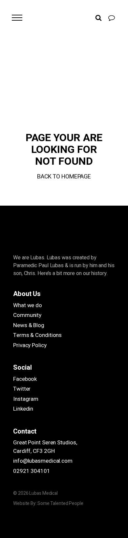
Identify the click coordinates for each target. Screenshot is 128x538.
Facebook (25, 379)
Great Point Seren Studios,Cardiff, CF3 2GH (45, 446)
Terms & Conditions (37, 335)
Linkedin (23, 409)
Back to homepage (64, 176)
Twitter (22, 389)
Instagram (25, 399)
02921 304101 (31, 471)
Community (27, 315)
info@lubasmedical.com (43, 461)
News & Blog (28, 325)
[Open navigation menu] (17, 18)
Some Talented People (60, 503)
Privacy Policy (30, 345)
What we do (27, 305)
